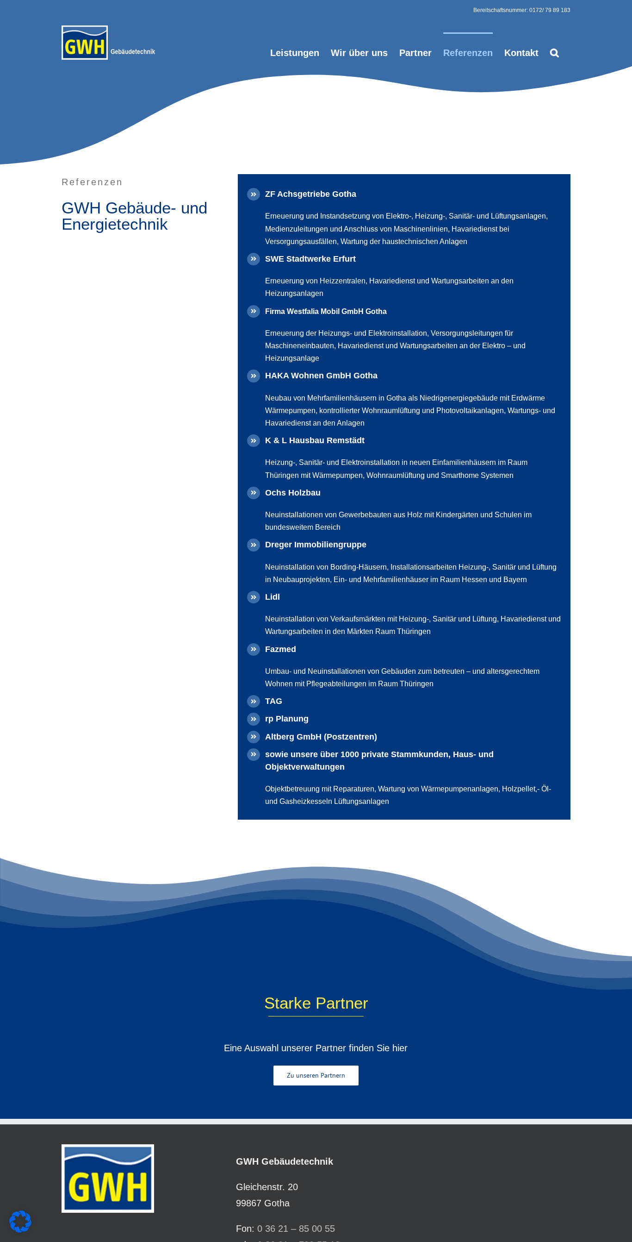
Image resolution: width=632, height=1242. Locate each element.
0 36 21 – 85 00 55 (296, 1228)
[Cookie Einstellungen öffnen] (20, 1229)
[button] (554, 51)
